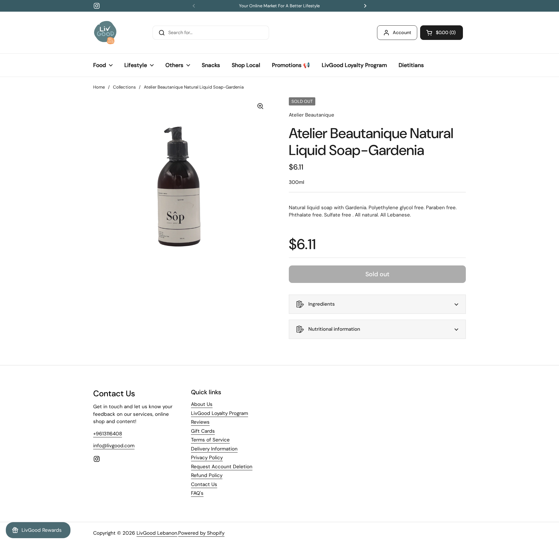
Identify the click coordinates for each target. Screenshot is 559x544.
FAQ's (197, 493)
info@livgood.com (114, 445)
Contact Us (204, 484)
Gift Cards (203, 431)
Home (99, 87)
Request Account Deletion (221, 466)
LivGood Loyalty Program (219, 413)
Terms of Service (210, 439)
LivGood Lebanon (157, 533)
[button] (441, 32)
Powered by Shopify (201, 533)
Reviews (200, 422)
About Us (202, 404)
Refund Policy (206, 475)
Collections (124, 87)
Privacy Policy (207, 457)
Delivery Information (214, 449)
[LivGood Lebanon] (105, 32)
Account (402, 32)
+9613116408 (107, 433)
